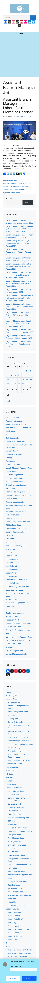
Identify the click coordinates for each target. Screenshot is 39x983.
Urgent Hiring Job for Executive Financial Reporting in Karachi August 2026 (18, 266)
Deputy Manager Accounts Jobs (19, 468)
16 (31, 380)
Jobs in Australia (12, 556)
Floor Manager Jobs (14, 518)
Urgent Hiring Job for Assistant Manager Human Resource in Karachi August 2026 (18, 323)
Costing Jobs (11, 458)
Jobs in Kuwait (12, 569)
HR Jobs (9, 535)
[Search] (33, 17)
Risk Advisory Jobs (13, 627)
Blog (8, 435)
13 (19, 380)
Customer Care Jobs (14, 461)
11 (11, 380)
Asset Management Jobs (16, 424)
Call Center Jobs (12, 438)
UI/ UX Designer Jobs (14, 651)
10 (8, 380)
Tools (8, 946)
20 (19, 384)
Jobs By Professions (14, 788)
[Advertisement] (19, 56)
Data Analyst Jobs (13, 465)
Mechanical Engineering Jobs (17, 603)
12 (15, 380)
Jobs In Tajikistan (13, 583)
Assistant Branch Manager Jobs (18, 183)
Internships (10, 549)
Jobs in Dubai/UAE (13, 563)
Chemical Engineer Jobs (15, 441)
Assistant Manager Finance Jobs (19, 428)
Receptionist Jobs (13, 620)
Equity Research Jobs (14, 478)
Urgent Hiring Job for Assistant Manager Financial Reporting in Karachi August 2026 (18, 275)
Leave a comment (12, 193)
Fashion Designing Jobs (15, 492)
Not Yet (13, 978)
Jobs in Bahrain (12, 559)
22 (27, 384)
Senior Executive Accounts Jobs (19, 637)
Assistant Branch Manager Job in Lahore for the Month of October (18, 105)
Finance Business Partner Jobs (18, 495)
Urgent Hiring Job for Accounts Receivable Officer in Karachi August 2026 (18, 283)
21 (23, 384)
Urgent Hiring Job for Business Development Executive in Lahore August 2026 (19, 306)
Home (8, 692)
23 (31, 384)
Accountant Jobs (13, 418)
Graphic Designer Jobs (15, 532)
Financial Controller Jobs (16, 511)
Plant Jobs (10, 610)
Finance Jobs (11, 499)
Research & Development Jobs (18, 623)
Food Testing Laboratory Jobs (18, 522)
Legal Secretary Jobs (14, 590)
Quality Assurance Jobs (15, 613)
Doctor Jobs (11, 471)
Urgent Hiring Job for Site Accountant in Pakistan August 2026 (18, 251)
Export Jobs (11, 488)
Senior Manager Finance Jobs (18, 640)
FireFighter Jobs (12, 515)
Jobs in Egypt (11, 566)
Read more (19, 169)
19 (15, 384)
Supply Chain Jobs (13, 644)
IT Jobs (9, 552)
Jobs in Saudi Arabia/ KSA (16, 580)
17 (8, 384)
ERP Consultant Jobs (14, 482)
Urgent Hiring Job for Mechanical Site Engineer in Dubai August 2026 (19, 344)
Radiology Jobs (12, 616)
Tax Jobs (9, 647)
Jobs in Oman (11, 573)
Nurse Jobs (10, 606)
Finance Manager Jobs (15, 502)
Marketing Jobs (11, 180)
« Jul (8, 401)
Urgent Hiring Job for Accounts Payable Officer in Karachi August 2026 (19, 315)
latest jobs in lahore (17, 190)
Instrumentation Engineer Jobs (18, 546)
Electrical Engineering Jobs (17, 475)
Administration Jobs (14, 421)
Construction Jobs (13, 451)
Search (9, 199)
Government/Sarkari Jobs (16, 529)
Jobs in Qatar (11, 576)
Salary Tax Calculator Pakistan (18, 630)
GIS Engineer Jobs (13, 525)
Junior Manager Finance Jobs (18, 587)
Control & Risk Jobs (14, 454)
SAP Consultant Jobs (14, 634)
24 (8, 389)
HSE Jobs (10, 539)
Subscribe (29, 978)
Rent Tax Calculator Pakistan (19, 953)
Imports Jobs (11, 542)
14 (23, 380)
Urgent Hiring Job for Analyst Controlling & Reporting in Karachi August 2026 (19, 243)
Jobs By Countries (13, 909)
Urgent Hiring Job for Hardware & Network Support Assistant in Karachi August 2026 (19, 298)
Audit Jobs (10, 431)
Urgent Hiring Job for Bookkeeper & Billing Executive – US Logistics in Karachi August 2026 (19, 228)
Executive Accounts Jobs (16, 485)
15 (27, 380)
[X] (20, 26)
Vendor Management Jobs (16, 654)
